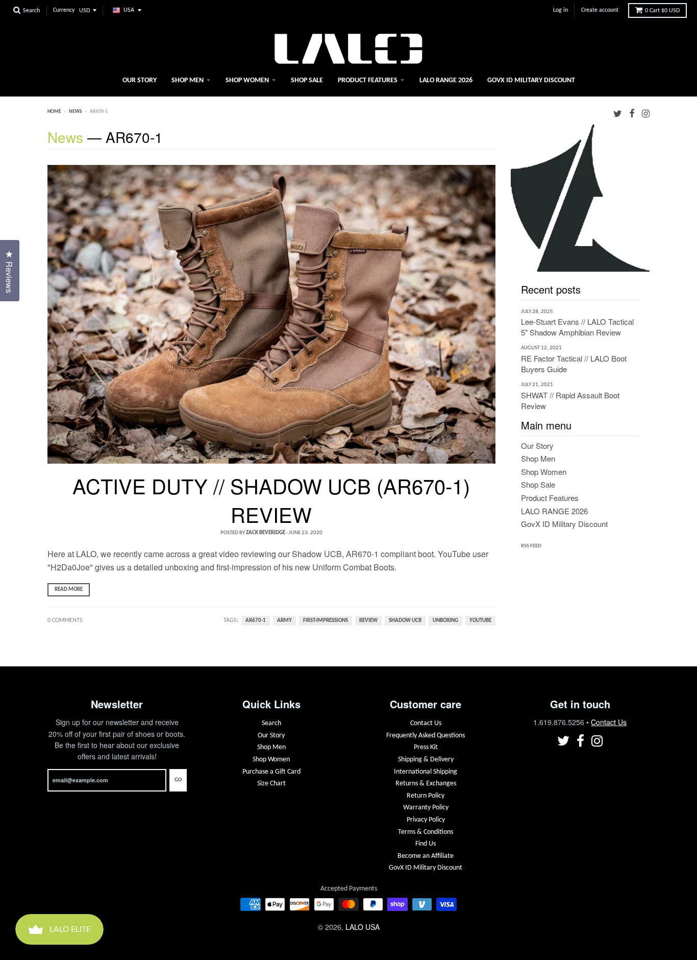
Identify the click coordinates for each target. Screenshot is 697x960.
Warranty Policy (426, 807)
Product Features (367, 80)
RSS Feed (531, 546)
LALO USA (362, 927)
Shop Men (187, 80)
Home (54, 111)
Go (178, 780)
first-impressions (325, 620)
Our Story (139, 80)
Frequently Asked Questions (425, 735)
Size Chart (271, 783)
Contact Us (425, 723)
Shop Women (247, 80)
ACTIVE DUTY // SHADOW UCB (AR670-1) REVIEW (271, 500)
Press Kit (426, 747)
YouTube (480, 620)
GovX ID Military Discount (531, 80)
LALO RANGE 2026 (445, 80)
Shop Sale (307, 80)
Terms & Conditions (425, 832)
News (75, 111)
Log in (560, 10)
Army (284, 620)
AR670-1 (255, 620)
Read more (69, 589)
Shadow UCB (405, 620)
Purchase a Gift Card (271, 772)
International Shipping (425, 772)
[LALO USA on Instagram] (646, 112)
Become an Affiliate (425, 856)
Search (271, 723)
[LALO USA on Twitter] (617, 112)
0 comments (65, 620)
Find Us (425, 844)
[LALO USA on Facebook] (632, 112)
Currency (63, 10)
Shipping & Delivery (426, 759)
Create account (599, 10)
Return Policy (425, 796)
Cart (662, 11)
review (368, 620)
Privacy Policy (426, 820)
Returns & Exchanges (425, 783)
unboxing (445, 620)
